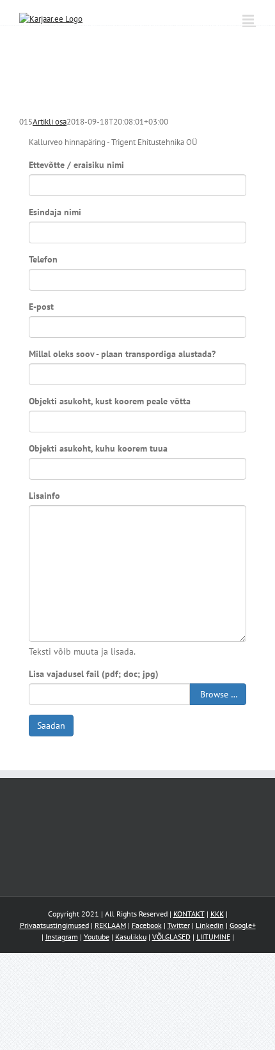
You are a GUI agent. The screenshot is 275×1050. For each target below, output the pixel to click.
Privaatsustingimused (54, 925)
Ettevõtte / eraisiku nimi (76, 165)
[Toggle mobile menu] (249, 19)
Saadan (51, 725)
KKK (217, 913)
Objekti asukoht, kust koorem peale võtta (110, 401)
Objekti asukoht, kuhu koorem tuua (98, 448)
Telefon (43, 259)
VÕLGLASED (171, 936)
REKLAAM (110, 925)
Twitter (179, 925)
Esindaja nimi (55, 212)
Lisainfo (44, 495)
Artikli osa (50, 121)
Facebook (147, 925)
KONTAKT (189, 913)
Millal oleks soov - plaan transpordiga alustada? (122, 354)
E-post (41, 306)
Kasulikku (130, 936)
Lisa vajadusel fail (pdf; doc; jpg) (94, 674)
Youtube (96, 936)
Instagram (61, 936)
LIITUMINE (213, 936)
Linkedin (210, 925)
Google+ (243, 925)
